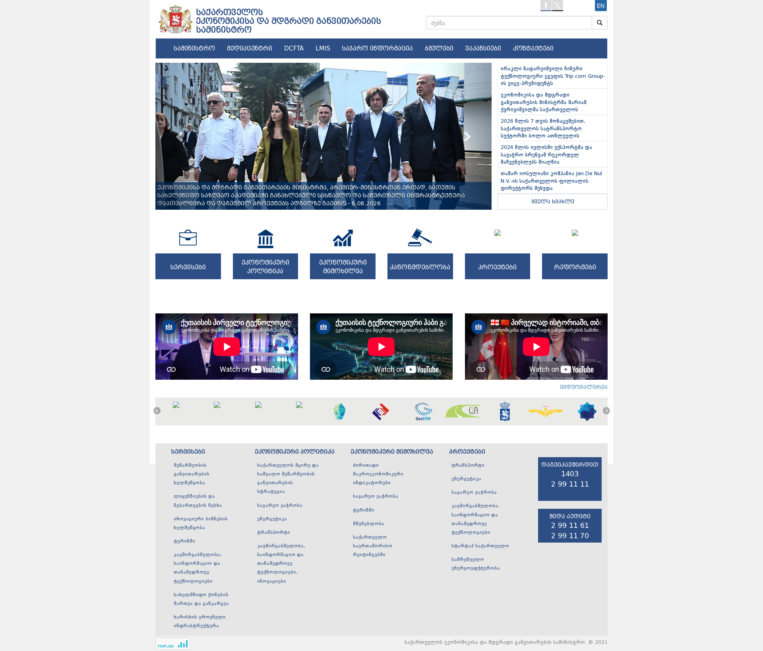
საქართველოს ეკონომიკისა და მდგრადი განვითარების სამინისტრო (288, 21)
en (600, 6)
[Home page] (174, 16)
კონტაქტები (533, 48)
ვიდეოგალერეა (584, 387)
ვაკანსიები (483, 48)
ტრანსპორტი (273, 532)
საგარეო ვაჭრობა (279, 505)
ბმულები (439, 48)
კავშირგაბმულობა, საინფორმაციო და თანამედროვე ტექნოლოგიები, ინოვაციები (281, 564)
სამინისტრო (194, 48)
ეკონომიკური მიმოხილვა (392, 451)
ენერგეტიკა (272, 519)
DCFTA (294, 48)
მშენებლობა (368, 524)
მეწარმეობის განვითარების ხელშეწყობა (191, 474)
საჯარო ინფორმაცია (377, 48)
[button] (180, 136)
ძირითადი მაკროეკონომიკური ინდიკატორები (378, 474)
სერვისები (188, 451)
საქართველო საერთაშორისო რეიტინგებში (372, 546)
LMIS (323, 48)
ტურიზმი (184, 541)
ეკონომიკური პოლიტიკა (295, 451)
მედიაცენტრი (249, 48)
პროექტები (467, 451)
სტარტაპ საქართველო (480, 546)
